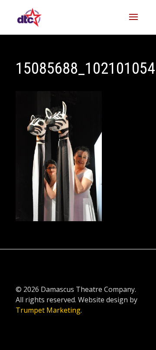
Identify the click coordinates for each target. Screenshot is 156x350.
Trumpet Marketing (48, 310)
